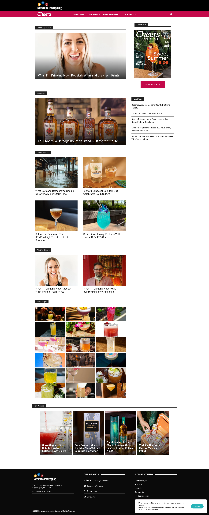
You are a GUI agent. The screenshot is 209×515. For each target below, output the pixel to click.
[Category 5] (111, 314)
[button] (171, 14)
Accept (197, 506)
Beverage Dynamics (101, 480)
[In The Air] (111, 344)
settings (155, 509)
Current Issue (141, 25)
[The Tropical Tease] (80, 329)
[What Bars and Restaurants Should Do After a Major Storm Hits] (80, 56)
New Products (39, 406)
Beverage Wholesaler (95, 486)
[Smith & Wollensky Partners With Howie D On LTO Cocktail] (104, 215)
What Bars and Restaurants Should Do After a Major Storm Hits (54, 192)
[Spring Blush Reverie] (80, 375)
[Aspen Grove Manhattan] (80, 360)
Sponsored (41, 93)
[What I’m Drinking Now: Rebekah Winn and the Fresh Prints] (56, 270)
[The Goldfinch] (50, 375)
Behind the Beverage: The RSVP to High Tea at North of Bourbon (51, 237)
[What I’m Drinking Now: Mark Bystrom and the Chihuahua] (104, 270)
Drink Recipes (42, 302)
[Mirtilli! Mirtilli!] (80, 314)
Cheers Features (43, 152)
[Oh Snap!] (50, 390)
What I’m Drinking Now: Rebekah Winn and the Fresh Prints (53, 290)
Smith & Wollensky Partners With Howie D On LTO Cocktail (101, 236)
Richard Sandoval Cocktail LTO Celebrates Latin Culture (100, 192)
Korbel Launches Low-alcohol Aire (146, 113)
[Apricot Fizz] (80, 344)
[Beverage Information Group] (57, 5)
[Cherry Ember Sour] (111, 329)
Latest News (137, 99)
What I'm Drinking (43, 250)
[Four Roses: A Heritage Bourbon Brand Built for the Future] (80, 121)
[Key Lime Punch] (50, 360)
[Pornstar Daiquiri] (111, 390)
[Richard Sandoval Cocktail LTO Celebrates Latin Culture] (104, 172)
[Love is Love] (111, 360)
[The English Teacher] (50, 344)
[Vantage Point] (50, 329)
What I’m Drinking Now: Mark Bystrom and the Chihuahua (99, 290)
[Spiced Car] (80, 390)
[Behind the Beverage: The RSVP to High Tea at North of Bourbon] (56, 215)
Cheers (95, 491)
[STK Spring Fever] (111, 375)
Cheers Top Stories (44, 28)
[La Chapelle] (50, 314)
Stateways (91, 497)
